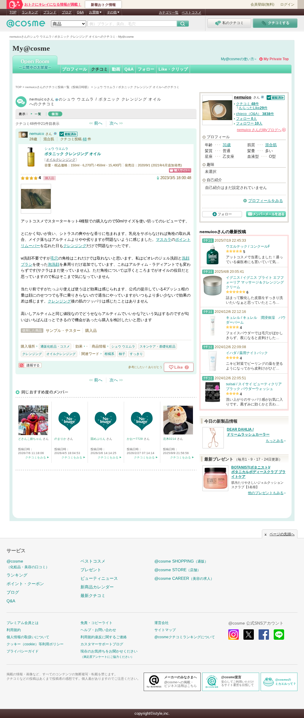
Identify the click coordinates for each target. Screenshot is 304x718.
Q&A (80, 12)
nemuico (36, 133)
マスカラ (163, 239)
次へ (114, 123)
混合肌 (271, 145)
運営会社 (161, 623)
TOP (13, 12)
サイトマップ (165, 630)
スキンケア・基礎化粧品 (157, 346)
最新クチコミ (92, 595)
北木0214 (170, 438)
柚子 (122, 354)
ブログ (67, 12)
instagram (233, 634)
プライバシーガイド (23, 651)
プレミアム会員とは (23, 623)
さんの (261, 130)
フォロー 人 (246, 119)
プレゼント (90, 569)
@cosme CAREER (184, 578)
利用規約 (14, 630)
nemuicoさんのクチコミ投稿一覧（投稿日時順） (57, 87)
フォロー (146, 69)
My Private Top (276, 59)
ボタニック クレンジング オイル (73, 154)
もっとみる (275, 441)
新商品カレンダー (97, 587)
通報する (30, 365)
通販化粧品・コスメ (55, 346)
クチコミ (99, 69)
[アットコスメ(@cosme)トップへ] (26, 25)
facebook (264, 634)
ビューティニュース (99, 578)
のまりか (60, 438)
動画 (116, 69)
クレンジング (74, 245)
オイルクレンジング (60, 159)
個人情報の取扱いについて (28, 637)
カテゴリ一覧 (168, 12)
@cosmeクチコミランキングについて (184, 637)
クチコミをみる (35, 457)
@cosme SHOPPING (181, 561)
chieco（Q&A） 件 (255, 114)
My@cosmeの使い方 (237, 59)
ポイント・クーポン (25, 583)
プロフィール (74, 69)
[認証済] (67, 133)
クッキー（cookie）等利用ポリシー (35, 644)
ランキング (30, 12)
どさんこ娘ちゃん (30, 438)
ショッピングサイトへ (180, 170)
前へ (98, 123)
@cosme (28, 564)
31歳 (227, 145)
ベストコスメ (191, 12)
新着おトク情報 (103, 5)
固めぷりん (98, 438)
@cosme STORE (177, 569)
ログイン (287, 4)
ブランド (49, 12)
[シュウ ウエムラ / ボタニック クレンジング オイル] (31, 164)
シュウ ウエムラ (56, 148)
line (279, 634)
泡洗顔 (53, 264)
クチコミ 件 (247, 104)
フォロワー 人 (249, 123)
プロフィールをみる (265, 200)
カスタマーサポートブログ (101, 644)
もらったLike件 (253, 108)
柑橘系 (109, 354)
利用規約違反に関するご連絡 (103, 637)
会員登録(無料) (262, 4)
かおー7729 (135, 438)
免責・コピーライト (96, 623)
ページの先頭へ (282, 534)
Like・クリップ (173, 69)
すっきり (136, 354)
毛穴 (54, 258)
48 (85, 139)
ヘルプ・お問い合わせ (98, 630)
